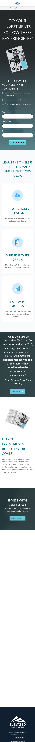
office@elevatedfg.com (17, 741)
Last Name (6, 122)
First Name (6, 112)
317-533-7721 (19, 738)
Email (4, 131)
